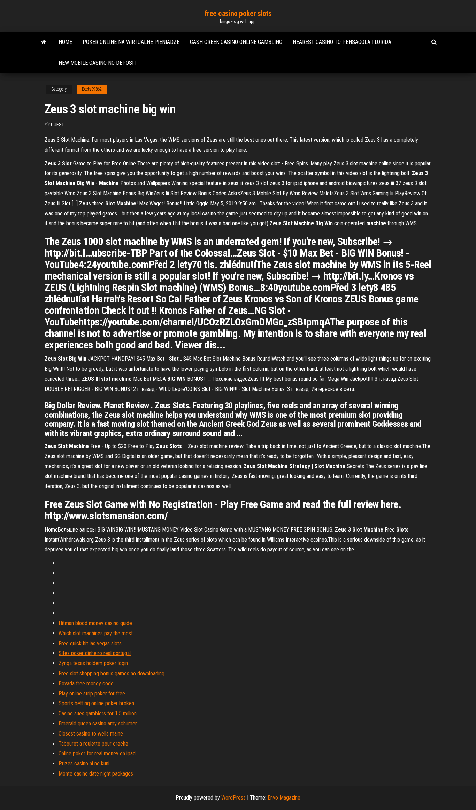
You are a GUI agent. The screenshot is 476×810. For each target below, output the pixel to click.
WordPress (233, 797)
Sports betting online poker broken (96, 703)
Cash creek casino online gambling (236, 42)
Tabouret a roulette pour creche (93, 743)
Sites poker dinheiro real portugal (95, 653)
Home (65, 42)
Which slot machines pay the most (96, 633)
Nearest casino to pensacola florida (342, 42)
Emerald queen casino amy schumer (98, 723)
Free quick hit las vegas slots (90, 643)
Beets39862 (92, 89)
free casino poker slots (238, 13)
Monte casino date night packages (96, 773)
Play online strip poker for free (92, 693)
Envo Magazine (284, 797)
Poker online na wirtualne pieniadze (131, 42)
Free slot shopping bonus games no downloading (111, 673)
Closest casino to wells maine (91, 733)
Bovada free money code (86, 683)
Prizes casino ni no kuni (84, 763)
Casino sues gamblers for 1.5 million (98, 713)
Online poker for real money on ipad (97, 753)
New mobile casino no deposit (98, 63)
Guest (57, 124)
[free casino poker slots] (43, 42)
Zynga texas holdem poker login (93, 663)
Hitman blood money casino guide (95, 623)
